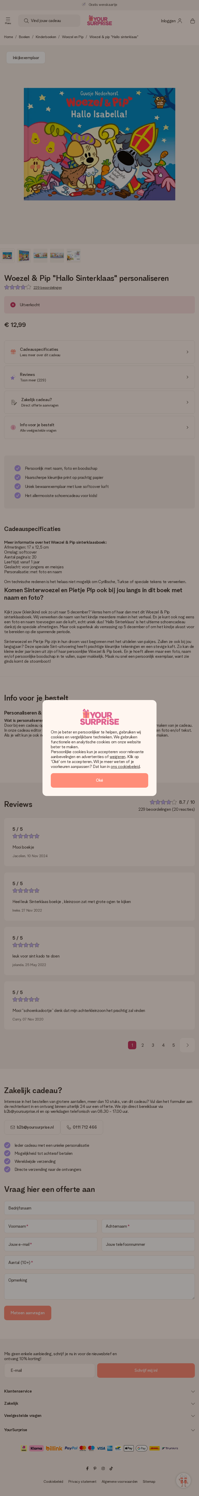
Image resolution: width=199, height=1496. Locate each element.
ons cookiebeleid (125, 766)
